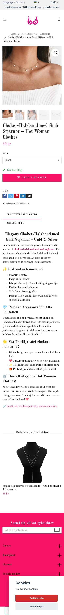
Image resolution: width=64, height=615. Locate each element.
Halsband (45, 34)
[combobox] (32, 160)
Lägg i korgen (34, 177)
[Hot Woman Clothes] (32, 20)
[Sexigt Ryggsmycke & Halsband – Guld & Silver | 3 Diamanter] (32, 462)
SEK (53, 2)
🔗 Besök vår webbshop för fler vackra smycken (29, 406)
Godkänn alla (37, 598)
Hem (13, 34)
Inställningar (36, 606)
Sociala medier (11, 574)
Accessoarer (28, 34)
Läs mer (7, 564)
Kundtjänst (8, 555)
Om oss (6, 545)
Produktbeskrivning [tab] (21, 214)
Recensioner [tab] (15, 223)
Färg (5, 153)
